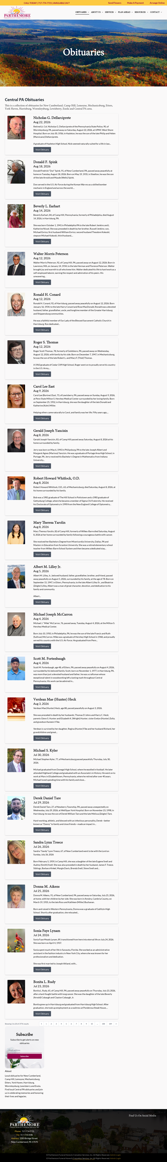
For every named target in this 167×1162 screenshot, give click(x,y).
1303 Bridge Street (29, 1138)
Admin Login (115, 1155)
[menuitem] (82, 12)
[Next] (116, 1024)
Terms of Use (90, 1159)
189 (110, 1024)
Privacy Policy (78, 1159)
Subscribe (24, 1056)
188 (103, 1024)
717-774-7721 (45, 3)
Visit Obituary (42, 149)
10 (92, 1024)
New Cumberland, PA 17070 (24, 1142)
